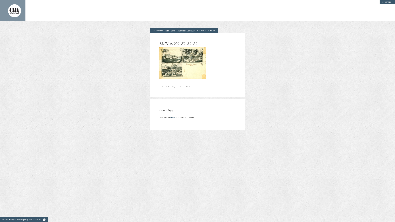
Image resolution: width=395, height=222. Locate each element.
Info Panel (386, 2)
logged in (174, 117)
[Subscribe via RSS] (44, 219)
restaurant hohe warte (185, 30)
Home (167, 30)
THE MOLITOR (35, 220)
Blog (173, 30)
